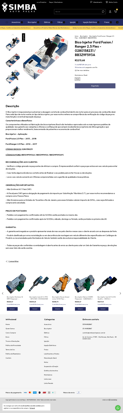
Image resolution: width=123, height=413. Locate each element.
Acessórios (16, 22)
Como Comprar (11, 333)
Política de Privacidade (13, 345)
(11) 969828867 (87, 328)
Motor (46, 362)
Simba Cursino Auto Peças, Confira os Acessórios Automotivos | (90, 28)
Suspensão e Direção (51, 366)
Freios (106, 22)
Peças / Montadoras (56, 2)
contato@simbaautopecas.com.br (94, 333)
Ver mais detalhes (83, 70)
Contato (8, 358)
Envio (7, 337)
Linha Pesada (48, 383)
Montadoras (48, 375)
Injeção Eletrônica (90, 22)
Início (76, 36)
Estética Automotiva (51, 371)
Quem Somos (10, 328)
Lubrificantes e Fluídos (51, 354)
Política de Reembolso (13, 354)
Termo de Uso (10, 349)
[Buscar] (103, 11)
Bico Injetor (32, 22)
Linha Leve (47, 379)
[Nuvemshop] (109, 400)
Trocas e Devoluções (12, 341)
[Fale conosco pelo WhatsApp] (118, 408)
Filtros (60, 22)
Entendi (32, 408)
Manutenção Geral (50, 358)
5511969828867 (87, 324)
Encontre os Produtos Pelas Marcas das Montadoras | (48, 28)
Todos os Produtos (40, 2)
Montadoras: (81, 75)
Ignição (73, 22)
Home (8, 324)
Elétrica (47, 22)
